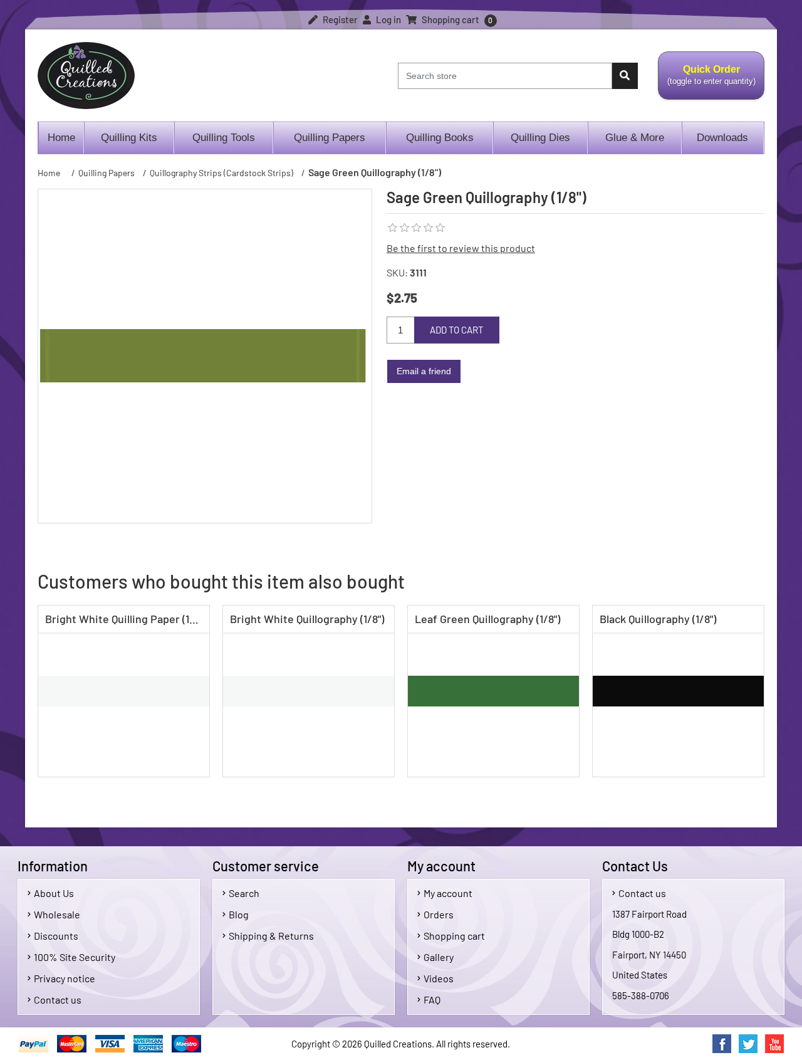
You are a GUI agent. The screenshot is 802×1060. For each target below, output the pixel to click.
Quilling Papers (329, 138)
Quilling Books (440, 138)
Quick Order (707, 82)
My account (448, 893)
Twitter (748, 1044)
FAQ (432, 999)
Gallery (439, 957)
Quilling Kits (129, 138)
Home (61, 138)
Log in (387, 19)
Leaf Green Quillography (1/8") (487, 619)
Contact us (57, 999)
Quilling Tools (223, 138)
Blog (239, 914)
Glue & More (634, 138)
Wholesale (57, 914)
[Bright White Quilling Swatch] (123, 691)
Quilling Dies (540, 138)
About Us (54, 893)
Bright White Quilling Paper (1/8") (125, 619)
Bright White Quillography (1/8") (307, 619)
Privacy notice (64, 978)
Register (339, 19)
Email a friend (424, 371)
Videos (439, 978)
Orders (439, 914)
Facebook (722, 1044)
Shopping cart (454, 936)
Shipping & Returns (271, 936)
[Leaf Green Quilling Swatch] (493, 691)
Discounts (56, 936)
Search (244, 893)
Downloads (722, 138)
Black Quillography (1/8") (658, 619)
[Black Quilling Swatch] (678, 691)
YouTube (774, 1044)
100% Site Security (74, 957)
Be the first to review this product (461, 248)
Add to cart (457, 329)
